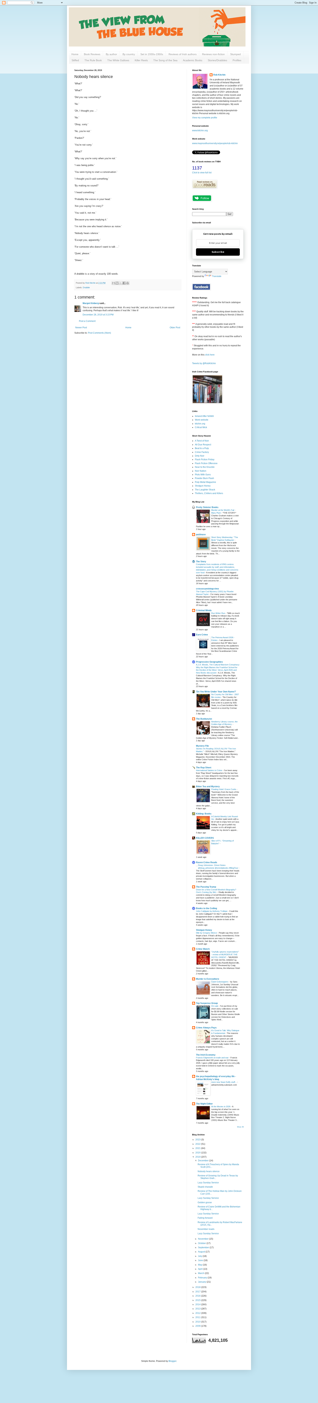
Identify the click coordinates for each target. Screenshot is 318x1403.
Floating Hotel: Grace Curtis (224, 789)
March (201, 1273)
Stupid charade (205, 1187)
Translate (216, 276)
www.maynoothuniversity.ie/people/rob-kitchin (215, 143)
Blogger (172, 1361)
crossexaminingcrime (207, 588)
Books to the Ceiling (206, 908)
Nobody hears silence (209, 1171)
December (203, 1160)
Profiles (237, 60)
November (203, 1239)
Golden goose (205, 1202)
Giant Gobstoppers (220, 982)
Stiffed (75, 60)
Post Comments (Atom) (99, 333)
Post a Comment (87, 321)
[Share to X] (120, 283)
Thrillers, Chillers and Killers (209, 493)
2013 (198, 1308)
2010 (198, 1321)
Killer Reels (141, 60)
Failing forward (205, 1218)
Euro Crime (202, 634)
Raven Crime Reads (206, 862)
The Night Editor (204, 1103)
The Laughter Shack (205, 489)
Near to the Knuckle (205, 467)
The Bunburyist (204, 719)
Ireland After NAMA (204, 416)
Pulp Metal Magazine (205, 482)
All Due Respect (203, 444)
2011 (198, 1317)
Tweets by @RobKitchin (204, 363)
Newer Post (81, 327)
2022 (198, 1144)
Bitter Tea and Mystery (208, 786)
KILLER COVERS (205, 838)
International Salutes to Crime (209, 770)
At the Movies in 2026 (221, 1106)
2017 (198, 1291)
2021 (198, 1148)
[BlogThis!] (117, 283)
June (201, 1260)
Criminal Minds (204, 610)
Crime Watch (203, 949)
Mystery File (202, 746)
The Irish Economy (205, 1055)
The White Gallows (118, 60)
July (200, 1256)
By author (111, 54)
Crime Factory (202, 452)
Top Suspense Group (207, 1003)
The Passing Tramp (206, 887)
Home (74, 54)
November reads (206, 1229)
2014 (198, 1304)
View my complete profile (204, 117)
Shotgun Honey (203, 486)
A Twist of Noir (202, 440)
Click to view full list (201, 172)
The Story (201, 561)
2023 (198, 1139)
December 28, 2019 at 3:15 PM (98, 314)
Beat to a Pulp (202, 448)
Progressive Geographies (209, 662)
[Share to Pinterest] (127, 283)
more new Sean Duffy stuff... (224, 1082)
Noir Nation (200, 471)
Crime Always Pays (206, 1027)
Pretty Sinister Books (207, 507)
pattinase (201, 534)
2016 (198, 1296)
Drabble (86, 287)
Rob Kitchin (219, 75)
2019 (198, 1157)
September (204, 1247)
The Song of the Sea (165, 60)
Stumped (235, 54)
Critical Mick (201, 427)
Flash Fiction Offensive (206, 463)
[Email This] (113, 283)
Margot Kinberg (91, 303)
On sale (215, 1006)
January (202, 1282)
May (200, 1264)
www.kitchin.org (200, 130)
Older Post (175, 327)
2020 (198, 1152)
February (203, 1277)
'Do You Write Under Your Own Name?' (216, 691)
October (202, 1243)
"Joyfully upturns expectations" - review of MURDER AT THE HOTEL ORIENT (225, 954)
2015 (198, 1300)
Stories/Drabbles (217, 60)
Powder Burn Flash (204, 478)
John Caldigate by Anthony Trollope (212, 911)
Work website (201, 420)
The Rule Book (93, 60)
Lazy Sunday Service (208, 1182)
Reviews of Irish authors (183, 54)
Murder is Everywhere (207, 979)
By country (129, 54)
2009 (198, 1326)
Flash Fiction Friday (204, 459)
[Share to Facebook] (124, 283)
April (200, 1269)
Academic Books (192, 60)
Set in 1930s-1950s (151, 54)
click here (210, 354)
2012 (198, 1313)
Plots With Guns (203, 474)
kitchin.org (200, 423)
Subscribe (218, 252)
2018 (198, 1287)
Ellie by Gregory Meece (207, 933)
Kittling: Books (203, 813)
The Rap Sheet (203, 767)
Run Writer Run (218, 613)
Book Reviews (92, 54)
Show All (240, 1127)
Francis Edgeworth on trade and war (212, 1058)
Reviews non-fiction (213, 54)
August (202, 1251)
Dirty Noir (199, 456)
